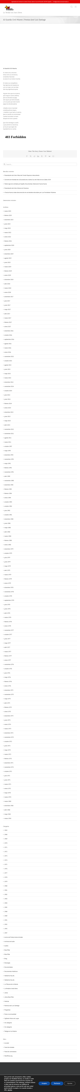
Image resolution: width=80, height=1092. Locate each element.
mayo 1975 (7, 699)
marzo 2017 (7, 318)
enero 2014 (7, 408)
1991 (5, 920)
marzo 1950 (7, 818)
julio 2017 (7, 301)
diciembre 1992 (8, 455)
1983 (5, 899)
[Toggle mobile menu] (76, 7)
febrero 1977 (8, 656)
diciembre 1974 (8, 716)
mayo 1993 (7, 451)
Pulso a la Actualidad (10, 1014)
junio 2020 (7, 249)
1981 (5, 890)
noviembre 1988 (9, 480)
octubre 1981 (8, 515)
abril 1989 (7, 476)
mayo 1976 (7, 677)
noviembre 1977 (9, 630)
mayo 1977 (7, 643)
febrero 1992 (8, 468)
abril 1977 (7, 647)
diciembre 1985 (8, 485)
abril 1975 (7, 703)
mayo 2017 (7, 309)
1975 (5, 864)
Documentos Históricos (11, 971)
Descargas (7, 963)
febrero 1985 (8, 489)
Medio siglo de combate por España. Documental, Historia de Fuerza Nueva (25, 184)
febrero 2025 (8, 215)
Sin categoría (8, 1023)
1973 (5, 856)
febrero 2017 (8, 322)
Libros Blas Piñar (9, 997)
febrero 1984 (8, 493)
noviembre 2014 (9, 386)
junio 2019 (7, 262)
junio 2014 (7, 399)
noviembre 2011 (9, 433)
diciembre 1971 (8, 763)
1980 (5, 886)
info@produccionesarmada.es (61, 1)
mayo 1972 (7, 750)
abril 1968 (7, 810)
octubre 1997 (8, 446)
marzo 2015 (7, 378)
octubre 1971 (8, 771)
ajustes (10, 1090)
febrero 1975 (8, 707)
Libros (6, 993)
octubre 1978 (8, 596)
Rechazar (57, 1083)
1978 (5, 877)
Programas (7, 1010)
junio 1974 (7, 720)
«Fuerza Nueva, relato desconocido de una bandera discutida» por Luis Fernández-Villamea (30, 192)
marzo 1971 (7, 784)
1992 (5, 924)
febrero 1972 (8, 758)
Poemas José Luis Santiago (11, 1005)
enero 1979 (7, 583)
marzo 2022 (7, 232)
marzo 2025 (7, 211)
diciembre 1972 (8, 733)
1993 (5, 929)
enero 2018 (7, 292)
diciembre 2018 (8, 279)
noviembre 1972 (9, 737)
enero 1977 (7, 660)
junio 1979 (7, 562)
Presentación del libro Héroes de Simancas (16, 188)
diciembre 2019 (8, 254)
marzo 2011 (7, 442)
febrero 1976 (8, 681)
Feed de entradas (9, 1047)
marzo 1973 (7, 729)
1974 (5, 860)
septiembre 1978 (9, 600)
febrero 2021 (8, 241)
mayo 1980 (7, 527)
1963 (5, 830)
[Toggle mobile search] (72, 7)
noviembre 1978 (9, 592)
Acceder (6, 1043)
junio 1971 (7, 780)
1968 (5, 834)
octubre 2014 (8, 391)
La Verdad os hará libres (11, 988)
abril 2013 (7, 425)
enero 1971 (7, 788)
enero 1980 (7, 545)
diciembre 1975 (8, 690)
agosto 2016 (7, 344)
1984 (5, 903)
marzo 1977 (7, 651)
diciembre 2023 (8, 220)
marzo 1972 (7, 754)
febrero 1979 (8, 579)
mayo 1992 (7, 463)
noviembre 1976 (9, 664)
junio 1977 (7, 639)
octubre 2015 (8, 361)
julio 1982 (7, 510)
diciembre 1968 (8, 805)
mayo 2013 (7, 421)
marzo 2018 (7, 288)
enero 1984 (7, 498)
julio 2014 (7, 395)
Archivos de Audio (9, 941)
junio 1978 (7, 609)
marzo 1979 (7, 575)
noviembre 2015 (9, 356)
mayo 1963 (7, 814)
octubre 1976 (8, 669)
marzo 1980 (7, 536)
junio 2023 (7, 224)
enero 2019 (7, 275)
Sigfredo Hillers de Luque (11, 1018)
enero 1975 (7, 711)
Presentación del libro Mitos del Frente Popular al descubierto (21, 175)
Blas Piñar (7, 950)
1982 (5, 894)
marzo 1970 (7, 797)
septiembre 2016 (9, 339)
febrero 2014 (8, 403)
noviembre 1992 (9, 459)
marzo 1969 (7, 801)
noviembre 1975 (9, 694)
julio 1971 (7, 776)
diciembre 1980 (8, 519)
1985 (5, 907)
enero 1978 (7, 626)
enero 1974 (7, 724)
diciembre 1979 (8, 549)
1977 (5, 873)
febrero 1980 (8, 540)
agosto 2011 (7, 438)
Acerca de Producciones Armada (13, 937)
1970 (5, 843)
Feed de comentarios (10, 1051)
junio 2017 (7, 305)
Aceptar (44, 1083)
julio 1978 (7, 604)
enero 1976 (7, 686)
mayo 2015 (7, 373)
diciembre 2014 (8, 382)
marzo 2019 (7, 267)
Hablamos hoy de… (9, 976)
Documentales (8, 967)
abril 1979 (7, 570)
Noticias (6, 1001)
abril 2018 (7, 284)
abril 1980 (7, 532)
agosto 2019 (7, 258)
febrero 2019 (8, 271)
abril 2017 (7, 314)
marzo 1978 (7, 617)
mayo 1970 (7, 793)
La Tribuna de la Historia (11, 984)
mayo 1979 (7, 566)
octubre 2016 (8, 335)
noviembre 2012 (9, 429)
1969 (5, 839)
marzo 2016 (7, 348)
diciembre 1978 (8, 587)
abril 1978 (7, 613)
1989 (5, 916)
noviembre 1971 (9, 767)
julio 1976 (7, 673)
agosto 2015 (7, 365)
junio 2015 (7, 369)
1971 (5, 847)
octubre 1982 (8, 506)
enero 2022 (7, 237)
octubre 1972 (8, 741)
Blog (5, 958)
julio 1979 (7, 557)
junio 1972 (7, 746)
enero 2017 (7, 326)
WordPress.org (8, 1056)
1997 (5, 933)
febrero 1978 (8, 622)
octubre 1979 (8, 553)
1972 (5, 851)
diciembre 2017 (8, 297)
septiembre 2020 (9, 245)
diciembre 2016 (8, 331)
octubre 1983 (8, 502)
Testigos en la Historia (10, 1031)
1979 (5, 881)
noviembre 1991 (9, 472)
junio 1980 (7, 523)
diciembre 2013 (8, 412)
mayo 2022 (7, 228)
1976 (5, 869)
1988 (5, 911)
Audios (6, 946)
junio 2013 (7, 416)
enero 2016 (7, 352)
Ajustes (69, 1083)
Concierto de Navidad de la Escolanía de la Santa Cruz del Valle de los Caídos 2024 (27, 180)
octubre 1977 (8, 634)
